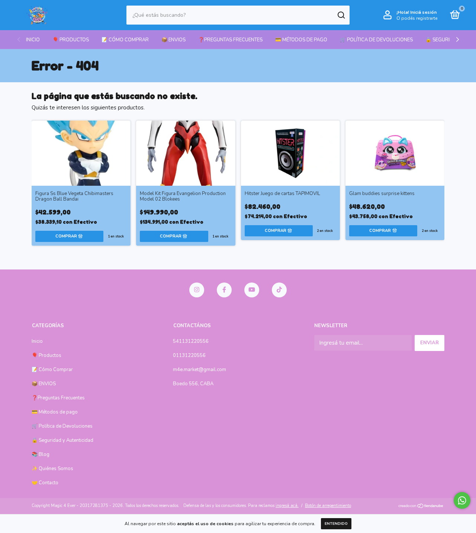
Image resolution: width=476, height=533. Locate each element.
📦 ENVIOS (173, 39)
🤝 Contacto (45, 482)
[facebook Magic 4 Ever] (224, 290)
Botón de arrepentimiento (328, 505)
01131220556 (189, 355)
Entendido (336, 523)
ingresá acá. (287, 505)
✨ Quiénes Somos (52, 468)
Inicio (33, 39)
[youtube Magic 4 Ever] (251, 290)
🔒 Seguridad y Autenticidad (62, 440)
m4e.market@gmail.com (199, 369)
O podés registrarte (416, 18)
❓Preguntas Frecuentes (230, 39)
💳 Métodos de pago (301, 39)
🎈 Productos (70, 39)
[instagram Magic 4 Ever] (196, 290)
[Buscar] (341, 15)
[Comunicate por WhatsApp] (462, 500)
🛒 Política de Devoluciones (376, 39)
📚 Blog (40, 454)
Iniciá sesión (423, 12)
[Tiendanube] (421, 506)
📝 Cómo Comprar (125, 39)
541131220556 (191, 341)
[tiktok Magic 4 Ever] (279, 290)
